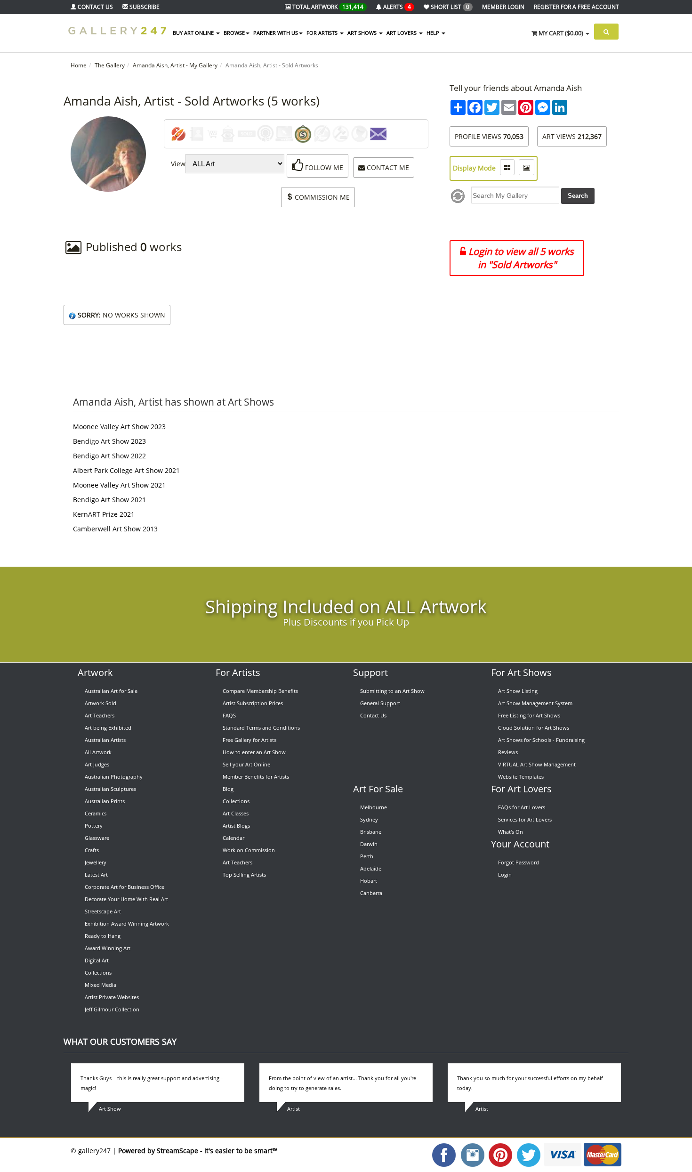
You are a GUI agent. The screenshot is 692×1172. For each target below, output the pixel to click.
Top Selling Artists (244, 874)
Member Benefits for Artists (256, 776)
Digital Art (97, 960)
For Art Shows (521, 672)
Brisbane (370, 831)
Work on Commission (249, 850)
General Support (380, 703)
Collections (98, 972)
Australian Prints (105, 801)
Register (576, 7)
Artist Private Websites (112, 997)
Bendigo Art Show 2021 (109, 499)
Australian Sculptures (110, 788)
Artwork (95, 672)
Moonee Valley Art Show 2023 (119, 426)
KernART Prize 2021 (104, 514)
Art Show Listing (518, 690)
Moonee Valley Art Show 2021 (119, 484)
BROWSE (234, 32)
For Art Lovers (521, 788)
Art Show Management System (535, 703)
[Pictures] (526, 167)
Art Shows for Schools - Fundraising (541, 739)
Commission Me (321, 197)
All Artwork (98, 752)
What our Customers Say (120, 1041)
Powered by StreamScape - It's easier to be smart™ (198, 1150)
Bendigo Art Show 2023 (109, 441)
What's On (510, 831)
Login (505, 874)
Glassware (97, 837)
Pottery (94, 825)
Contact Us (373, 715)
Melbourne (373, 807)
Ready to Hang (103, 935)
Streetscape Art (103, 911)
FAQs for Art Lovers (521, 807)
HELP (433, 32)
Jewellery (95, 862)
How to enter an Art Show (254, 752)
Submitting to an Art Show (392, 690)
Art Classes (236, 813)
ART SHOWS (362, 32)
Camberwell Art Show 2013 (115, 528)
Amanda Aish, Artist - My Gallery (175, 65)
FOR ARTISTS (322, 32)
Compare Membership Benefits (260, 690)
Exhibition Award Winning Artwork (127, 923)
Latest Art (96, 874)
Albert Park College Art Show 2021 (126, 470)
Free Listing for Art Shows (529, 715)
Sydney (369, 819)
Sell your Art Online (246, 764)
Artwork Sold (100, 703)
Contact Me (387, 167)
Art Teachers (99, 715)
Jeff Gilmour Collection (112, 1009)
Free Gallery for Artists (249, 739)
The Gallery (110, 65)
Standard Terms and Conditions (261, 727)
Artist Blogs (236, 825)
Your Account (520, 844)
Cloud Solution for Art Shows (533, 727)
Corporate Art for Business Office (124, 886)
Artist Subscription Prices (253, 703)
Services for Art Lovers (525, 819)
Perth (366, 856)
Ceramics (95, 813)
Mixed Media (100, 984)
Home (79, 65)
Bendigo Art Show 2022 (109, 455)
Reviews (508, 752)
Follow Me (323, 167)
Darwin (369, 843)
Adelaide (370, 868)
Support (370, 672)
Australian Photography (114, 776)
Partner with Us (275, 32)
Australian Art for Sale (111, 690)
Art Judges (97, 764)
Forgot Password (518, 862)
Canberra (371, 892)
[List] (507, 167)
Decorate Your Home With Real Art (126, 899)
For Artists (238, 672)
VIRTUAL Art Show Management (537, 764)
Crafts (92, 850)
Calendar (233, 837)
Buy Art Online (194, 32)
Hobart (368, 880)
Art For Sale (378, 788)
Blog (228, 788)
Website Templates (521, 776)
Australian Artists (105, 739)
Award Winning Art (107, 948)
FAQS (229, 715)
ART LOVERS (402, 32)
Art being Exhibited (108, 727)
